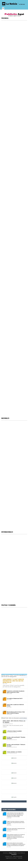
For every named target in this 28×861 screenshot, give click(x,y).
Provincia (10, 47)
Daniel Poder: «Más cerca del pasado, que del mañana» (14, 721)
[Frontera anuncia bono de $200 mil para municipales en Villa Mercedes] (14, 215)
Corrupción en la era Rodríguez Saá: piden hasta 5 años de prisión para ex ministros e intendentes (13, 307)
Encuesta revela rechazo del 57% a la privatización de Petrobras (13, 543)
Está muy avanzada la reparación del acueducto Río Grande (13, 77)
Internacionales (11, 433)
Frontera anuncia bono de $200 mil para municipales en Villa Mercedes (14, 219)
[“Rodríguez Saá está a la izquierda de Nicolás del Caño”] (14, 660)
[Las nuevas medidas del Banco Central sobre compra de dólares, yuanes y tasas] (14, 459)
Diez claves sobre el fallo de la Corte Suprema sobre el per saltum (13, 519)
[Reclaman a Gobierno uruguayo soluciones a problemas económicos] (14, 555)
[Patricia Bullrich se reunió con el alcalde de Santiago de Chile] (14, 285)
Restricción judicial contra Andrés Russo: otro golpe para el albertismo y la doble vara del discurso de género (14, 116)
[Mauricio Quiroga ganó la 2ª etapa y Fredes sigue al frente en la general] (4, 712)
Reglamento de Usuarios (11, 858)
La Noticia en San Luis (8, 723)
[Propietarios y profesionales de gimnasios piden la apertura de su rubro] (4, 691)
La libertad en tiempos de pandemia (14, 731)
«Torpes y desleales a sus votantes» (14, 752)
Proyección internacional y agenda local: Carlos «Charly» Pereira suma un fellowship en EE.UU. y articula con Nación (14, 364)
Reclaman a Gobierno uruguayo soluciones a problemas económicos (13, 559)
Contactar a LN (8, 856)
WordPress (13, 854)
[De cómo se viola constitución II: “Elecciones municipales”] (4, 737)
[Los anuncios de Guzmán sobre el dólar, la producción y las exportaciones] (14, 443)
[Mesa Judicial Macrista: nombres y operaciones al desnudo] (14, 645)
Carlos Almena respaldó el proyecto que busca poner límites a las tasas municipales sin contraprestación (14, 153)
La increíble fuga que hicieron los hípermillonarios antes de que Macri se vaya (14, 633)
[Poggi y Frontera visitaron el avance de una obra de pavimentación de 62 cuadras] (14, 57)
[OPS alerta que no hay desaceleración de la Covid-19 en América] (14, 588)
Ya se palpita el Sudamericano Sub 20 (14, 698)
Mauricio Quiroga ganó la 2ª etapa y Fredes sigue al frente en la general (16, 712)
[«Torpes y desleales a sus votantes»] (4, 752)
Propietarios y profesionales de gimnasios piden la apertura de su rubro (15, 691)
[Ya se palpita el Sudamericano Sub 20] (4, 699)
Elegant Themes (13, 853)
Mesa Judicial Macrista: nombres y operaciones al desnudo (12, 649)
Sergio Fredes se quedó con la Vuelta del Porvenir (15, 705)
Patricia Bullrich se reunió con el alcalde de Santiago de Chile (12, 290)
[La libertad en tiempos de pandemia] (4, 731)
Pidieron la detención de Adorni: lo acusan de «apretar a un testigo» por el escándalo (14, 272)
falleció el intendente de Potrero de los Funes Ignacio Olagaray (14, 254)
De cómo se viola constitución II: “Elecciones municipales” (16, 737)
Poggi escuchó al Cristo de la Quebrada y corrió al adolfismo (14, 237)
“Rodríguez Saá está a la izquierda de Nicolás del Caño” (13, 663)
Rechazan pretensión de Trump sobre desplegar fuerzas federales (13, 576)
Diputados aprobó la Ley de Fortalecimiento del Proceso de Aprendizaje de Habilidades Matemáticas (14, 134)
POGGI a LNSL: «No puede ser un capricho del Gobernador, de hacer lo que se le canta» (14, 617)
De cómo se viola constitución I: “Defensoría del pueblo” (16, 745)
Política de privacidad (17, 856)
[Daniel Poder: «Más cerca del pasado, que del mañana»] (14, 718)
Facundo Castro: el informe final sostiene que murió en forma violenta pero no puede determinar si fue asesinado (13, 482)
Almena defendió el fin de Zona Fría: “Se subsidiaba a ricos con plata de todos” (13, 183)
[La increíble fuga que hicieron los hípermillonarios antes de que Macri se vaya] (14, 628)
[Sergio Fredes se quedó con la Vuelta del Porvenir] (4, 705)
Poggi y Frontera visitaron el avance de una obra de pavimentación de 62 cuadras (14, 61)
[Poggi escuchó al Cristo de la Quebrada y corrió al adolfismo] (14, 233)
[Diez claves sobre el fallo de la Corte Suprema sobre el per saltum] (14, 515)
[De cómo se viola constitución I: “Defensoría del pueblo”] (4, 745)
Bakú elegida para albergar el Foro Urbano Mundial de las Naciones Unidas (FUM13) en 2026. (13, 430)
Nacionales (17, 433)
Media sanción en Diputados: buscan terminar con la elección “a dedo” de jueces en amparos (13, 382)
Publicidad (20, 858)
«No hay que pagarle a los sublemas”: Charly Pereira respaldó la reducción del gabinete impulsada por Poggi (13, 201)
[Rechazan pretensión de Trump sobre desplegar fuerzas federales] (14, 571)
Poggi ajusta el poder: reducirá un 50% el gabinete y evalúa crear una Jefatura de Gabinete (14, 343)
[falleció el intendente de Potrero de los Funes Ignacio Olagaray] (14, 249)
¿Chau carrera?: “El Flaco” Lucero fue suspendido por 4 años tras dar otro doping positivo (13, 681)
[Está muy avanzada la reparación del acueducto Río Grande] (14, 73)
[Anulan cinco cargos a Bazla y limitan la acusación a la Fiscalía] (14, 322)
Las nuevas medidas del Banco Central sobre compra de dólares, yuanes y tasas (14, 463)
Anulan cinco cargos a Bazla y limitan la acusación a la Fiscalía (14, 326)
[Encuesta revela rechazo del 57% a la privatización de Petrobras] (14, 538)
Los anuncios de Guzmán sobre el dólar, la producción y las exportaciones (14, 447)
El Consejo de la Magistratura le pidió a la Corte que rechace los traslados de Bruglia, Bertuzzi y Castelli (14, 502)
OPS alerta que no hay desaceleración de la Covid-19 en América (14, 592)
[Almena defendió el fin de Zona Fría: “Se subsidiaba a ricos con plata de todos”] (14, 173)
